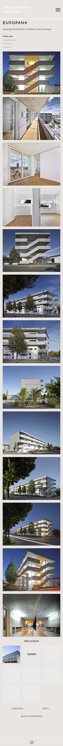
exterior (7, 44)
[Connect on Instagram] (32, 742)
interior (7, 47)
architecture (9, 40)
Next (45, 709)
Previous (17, 709)
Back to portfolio (31, 716)
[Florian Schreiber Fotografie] (25, 9)
